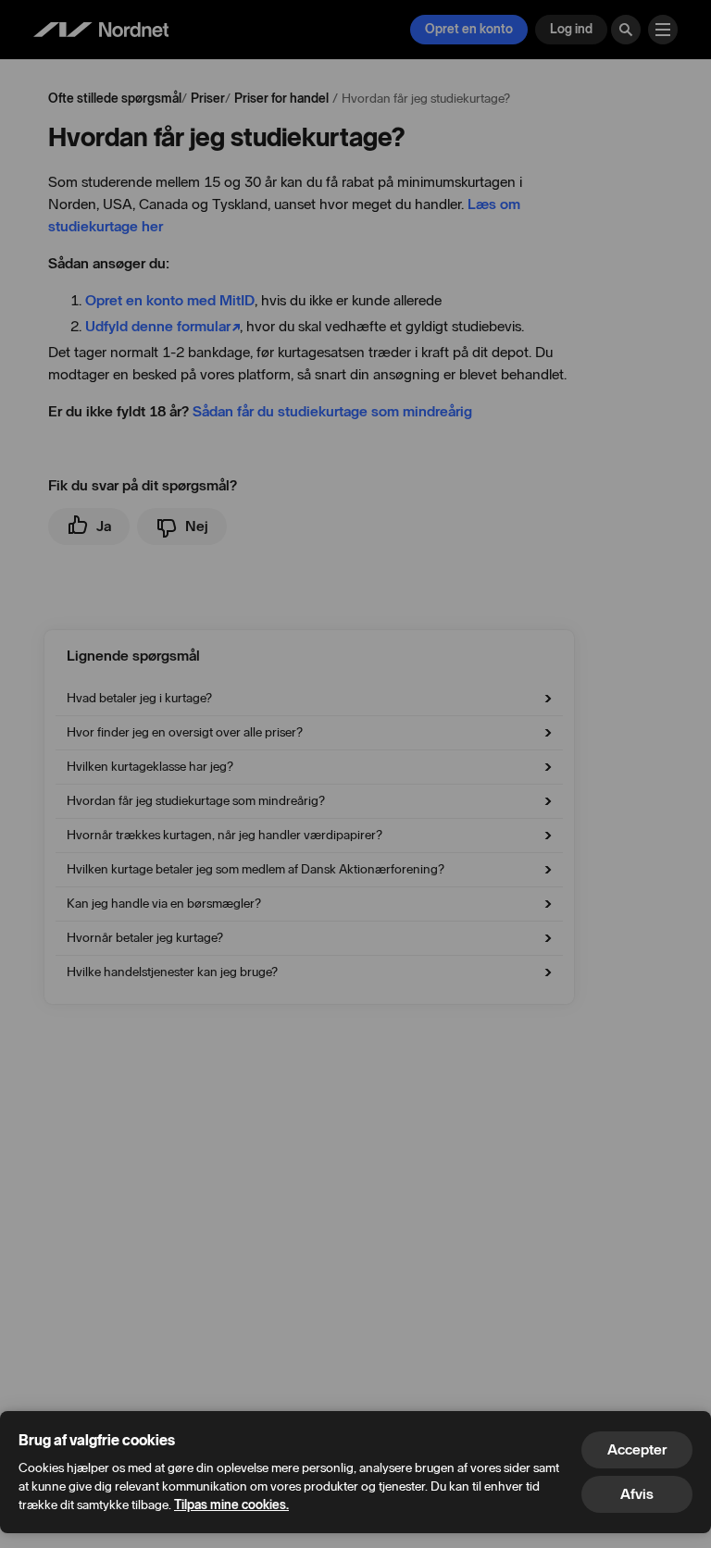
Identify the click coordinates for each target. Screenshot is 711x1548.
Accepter (637, 1449)
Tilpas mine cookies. (231, 1505)
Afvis (637, 1494)
